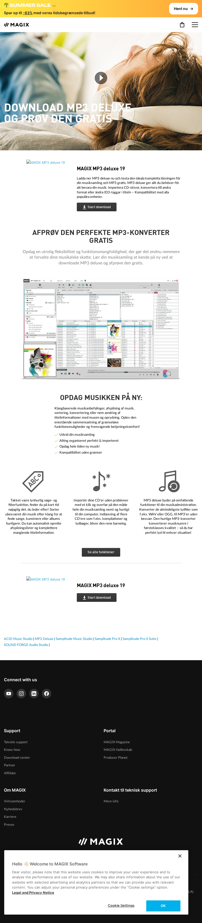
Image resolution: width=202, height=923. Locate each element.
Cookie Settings (121, 905)
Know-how (12, 749)
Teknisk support (16, 742)
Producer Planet (116, 757)
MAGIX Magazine (117, 742)
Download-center (17, 757)
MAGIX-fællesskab (118, 749)
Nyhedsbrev (13, 809)
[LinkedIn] (34, 693)
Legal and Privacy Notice (33, 892)
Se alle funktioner (101, 552)
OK (163, 906)
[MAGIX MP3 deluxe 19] (45, 185)
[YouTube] (8, 693)
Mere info (111, 801)
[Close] (180, 856)
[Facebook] (46, 693)
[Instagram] (21, 693)
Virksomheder (14, 801)
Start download (99, 207)
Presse (9, 824)
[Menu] (195, 24)
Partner (9, 765)
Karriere (10, 816)
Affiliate (10, 773)
